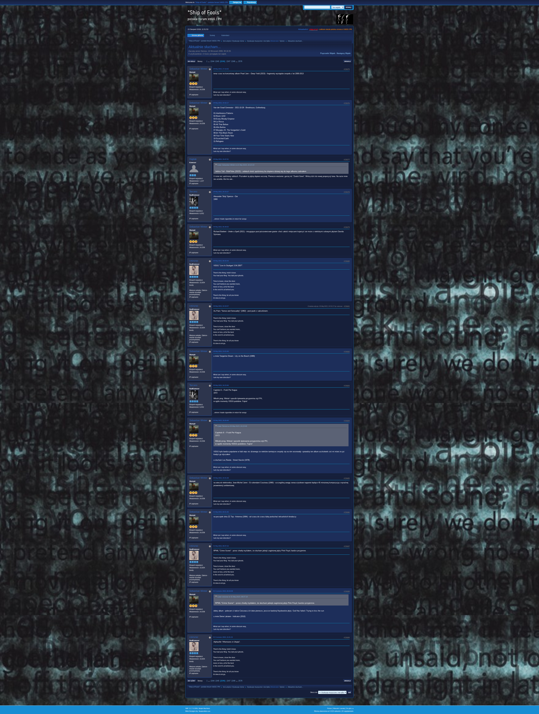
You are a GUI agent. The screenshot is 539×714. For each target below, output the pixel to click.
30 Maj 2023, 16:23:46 (221, 385)
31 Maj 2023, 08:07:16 (221, 546)
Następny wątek (343, 53)
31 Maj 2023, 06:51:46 (221, 512)
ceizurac (193, 260)
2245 (217, 61)
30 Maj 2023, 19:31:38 (221, 478)
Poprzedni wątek (327, 53)
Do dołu (191, 61)
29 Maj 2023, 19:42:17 (221, 103)
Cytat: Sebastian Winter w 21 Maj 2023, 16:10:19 (235, 165)
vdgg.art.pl (313, 29)
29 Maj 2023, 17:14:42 (221, 69)
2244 (212, 61)
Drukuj (347, 61)
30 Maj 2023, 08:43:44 (221, 261)
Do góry (191, 681)
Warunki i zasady (339, 708)
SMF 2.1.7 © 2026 (191, 708)
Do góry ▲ (350, 708)
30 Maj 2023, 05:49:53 (221, 227)
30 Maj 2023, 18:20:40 (221, 420)
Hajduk (193, 159)
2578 (240, 61)
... (209, 61)
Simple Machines (204, 708)
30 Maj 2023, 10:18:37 (221, 306)
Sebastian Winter (198, 68)
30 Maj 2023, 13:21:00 (221, 351)
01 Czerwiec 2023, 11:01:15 (223, 637)
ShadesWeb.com (204, 711)
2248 (233, 61)
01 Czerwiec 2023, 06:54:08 (223, 591)
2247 (228, 61)
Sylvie (282, 41)
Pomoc (329, 708)
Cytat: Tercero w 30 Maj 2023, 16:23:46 (232, 426)
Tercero (193, 191)
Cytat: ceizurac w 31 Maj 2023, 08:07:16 (232, 597)
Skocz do (313, 692)
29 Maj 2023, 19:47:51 (221, 159)
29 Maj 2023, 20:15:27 (221, 192)
